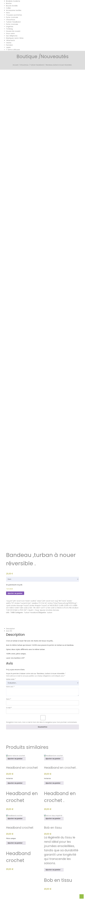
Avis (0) (9, 631)
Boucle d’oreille (12, 6)
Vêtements (10, 40)
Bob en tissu (53, 828)
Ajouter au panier (15, 593)
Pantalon (9, 45)
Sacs (8, 13)
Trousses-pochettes (14, 15)
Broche (9, 3)
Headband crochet (19, 828)
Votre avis (10, 687)
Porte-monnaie (12, 17)
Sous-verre (10, 33)
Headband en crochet (22, 768)
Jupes (8, 47)
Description (10, 628)
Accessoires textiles (13, 10)
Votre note (11, 679)
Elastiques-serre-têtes (14, 38)
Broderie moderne (13, 1)
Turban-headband (13, 22)
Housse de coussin (13, 31)
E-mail (9, 708)
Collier (8, 8)
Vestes (8, 43)
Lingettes (9, 26)
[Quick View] (26, 759)
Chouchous (10, 19)
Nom (8, 699)
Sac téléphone (11, 36)
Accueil (15, 65)
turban (49, 612)
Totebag (9, 29)
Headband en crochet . (60, 768)
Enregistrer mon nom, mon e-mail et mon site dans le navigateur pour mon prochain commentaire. (41, 722)
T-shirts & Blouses (13, 50)
